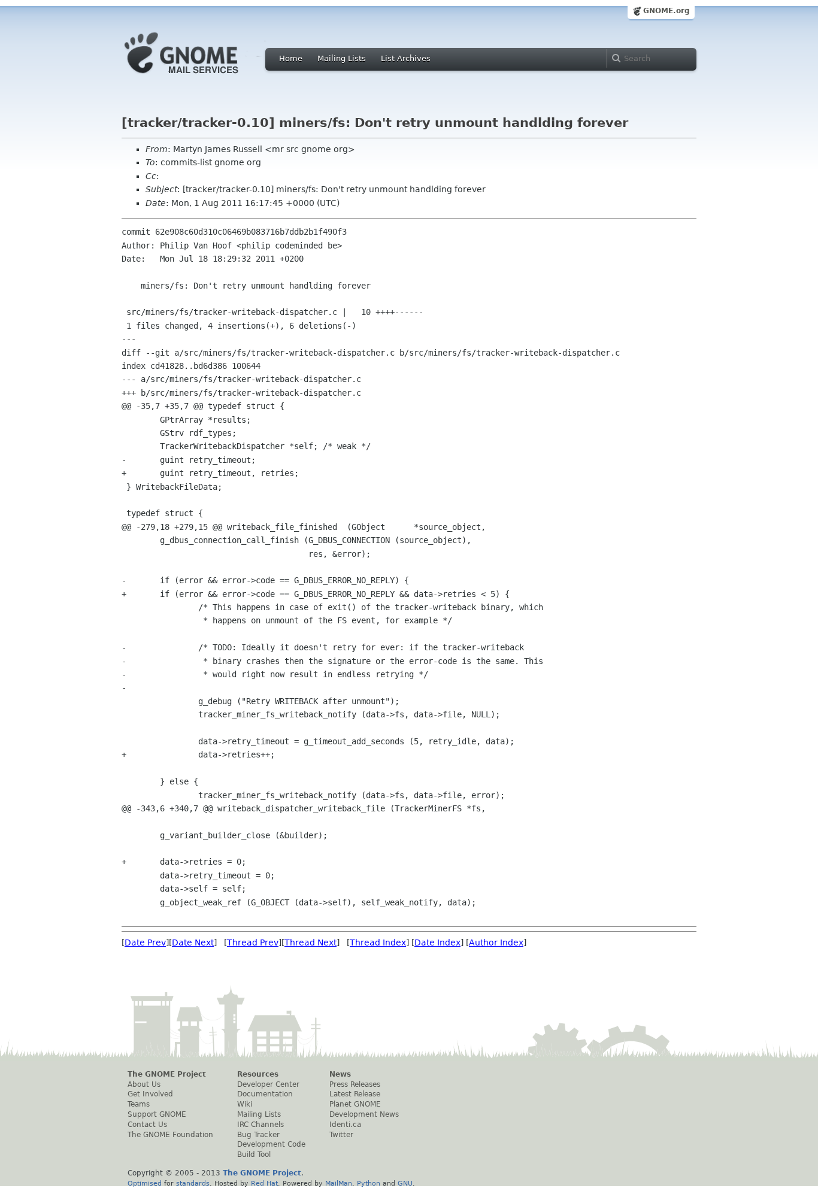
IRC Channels (260, 1124)
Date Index (437, 942)
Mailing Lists (341, 58)
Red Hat (264, 1183)
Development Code (271, 1144)
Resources (257, 1074)
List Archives (406, 58)
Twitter (341, 1135)
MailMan (338, 1183)
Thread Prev (252, 942)
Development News (364, 1114)
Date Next (193, 942)
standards (193, 1183)
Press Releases (354, 1084)
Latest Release (354, 1094)
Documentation (265, 1094)
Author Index (496, 942)
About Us (144, 1084)
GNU (405, 1183)
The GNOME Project (167, 1074)
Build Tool (254, 1154)
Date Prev (145, 942)
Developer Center (268, 1084)
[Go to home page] (199, 76)
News (340, 1074)
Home (290, 58)
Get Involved (150, 1094)
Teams (139, 1104)
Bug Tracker (258, 1135)
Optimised (145, 1183)
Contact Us (147, 1124)
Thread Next (310, 942)
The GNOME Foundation (170, 1135)
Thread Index (378, 942)
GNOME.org (666, 11)
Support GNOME (157, 1114)
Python (368, 1183)
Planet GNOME (355, 1104)
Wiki (244, 1104)
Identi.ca (345, 1124)
